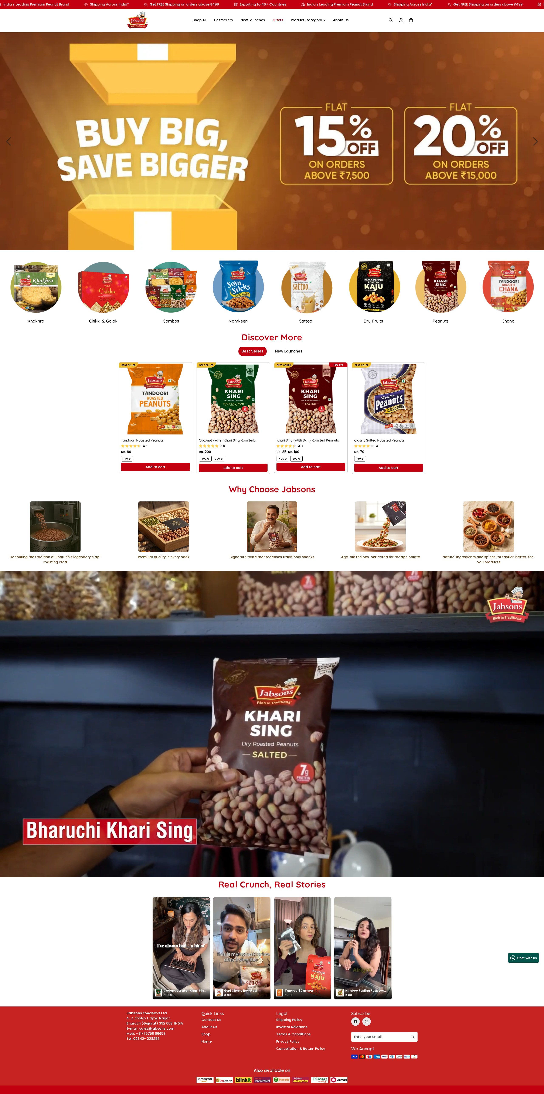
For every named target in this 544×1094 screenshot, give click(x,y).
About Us (341, 20)
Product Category (306, 20)
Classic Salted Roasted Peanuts (379, 440)
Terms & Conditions (293, 1034)
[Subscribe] (413, 1037)
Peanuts (238, 321)
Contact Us (211, 1019)
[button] (411, 20)
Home (206, 1041)
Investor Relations (291, 1027)
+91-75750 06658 (151, 1033)
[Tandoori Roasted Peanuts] (155, 398)
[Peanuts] (238, 287)
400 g (205, 458)
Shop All (200, 20)
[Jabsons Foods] (137, 20)
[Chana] (306, 287)
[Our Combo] (508, 287)
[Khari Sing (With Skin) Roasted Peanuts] (310, 398)
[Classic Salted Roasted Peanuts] (388, 398)
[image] (272, 141)
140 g (127, 458)
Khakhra (373, 321)
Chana (305, 321)
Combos (508, 321)
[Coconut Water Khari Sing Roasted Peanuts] (233, 398)
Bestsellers (223, 20)
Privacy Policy (287, 1041)
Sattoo (103, 321)
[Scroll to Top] (536, 1058)
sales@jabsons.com (156, 1028)
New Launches (253, 20)
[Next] (535, 141)
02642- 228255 (146, 1038)
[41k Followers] (355, 1021)
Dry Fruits (170, 321)
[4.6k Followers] (366, 1021)
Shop (205, 1034)
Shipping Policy (289, 1019)
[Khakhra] (373, 287)
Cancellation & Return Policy (300, 1048)
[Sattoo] (103, 287)
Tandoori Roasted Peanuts (142, 440)
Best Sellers (253, 351)
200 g (219, 458)
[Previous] (8, 141)
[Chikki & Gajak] (440, 287)
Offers (278, 20)
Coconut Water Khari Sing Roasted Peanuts (226, 440)
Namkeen (35, 321)
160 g (360, 458)
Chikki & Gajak (440, 321)
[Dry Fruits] (171, 287)
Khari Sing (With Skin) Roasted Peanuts (307, 440)
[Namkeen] (36, 287)
